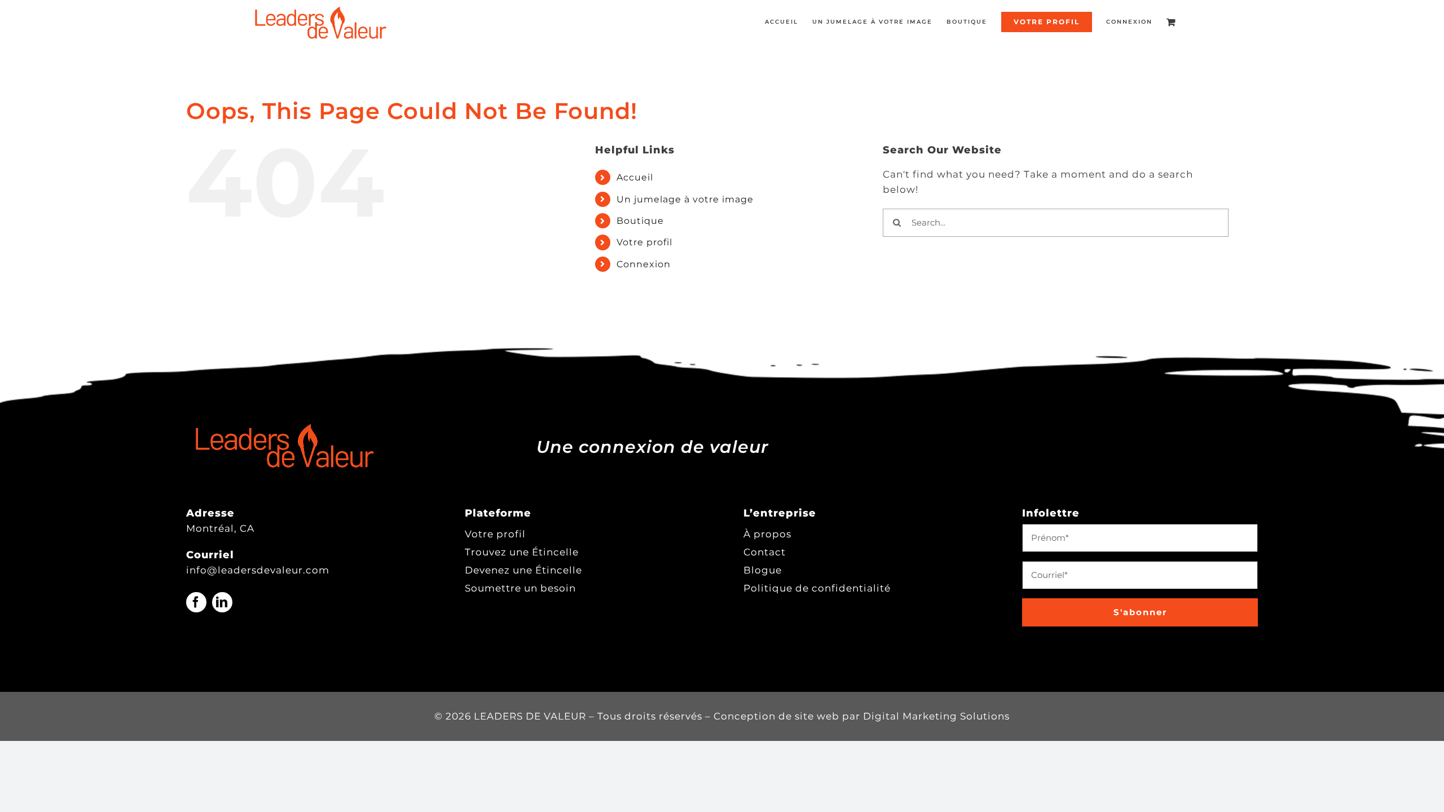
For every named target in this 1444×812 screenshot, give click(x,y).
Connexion (644, 264)
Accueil (635, 177)
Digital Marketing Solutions (936, 716)
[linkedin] (222, 602)
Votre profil (644, 242)
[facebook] (196, 602)
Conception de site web (776, 716)
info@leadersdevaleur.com (257, 570)
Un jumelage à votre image (685, 199)
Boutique (640, 220)
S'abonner (1140, 612)
